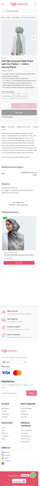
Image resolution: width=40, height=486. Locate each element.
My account (5, 408)
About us (5, 433)
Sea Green (23, 96)
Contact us (5, 435)
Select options (19, 263)
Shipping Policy (26, 435)
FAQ (3, 430)
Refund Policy (25, 438)
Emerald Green (7, 96)
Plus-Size (24, 416)
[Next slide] (33, 37)
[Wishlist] (33, 218)
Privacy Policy (25, 441)
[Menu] (5, 4)
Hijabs (8, 17)
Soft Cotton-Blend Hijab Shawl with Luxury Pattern (19, 255)
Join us (31, 393)
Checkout (5, 416)
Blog (3, 438)
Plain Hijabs (15, 17)
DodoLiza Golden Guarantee (26, 432)
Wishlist (4, 411)
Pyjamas (23, 411)
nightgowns (24, 414)
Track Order (5, 414)
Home (3, 17)
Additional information (24, 126)
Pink (16, 96)
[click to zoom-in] (19, 37)
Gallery (3, 126)
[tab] (3, 126)
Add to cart (24, 105)
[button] (35, 4)
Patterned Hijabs (12, 253)
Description (11, 126)
